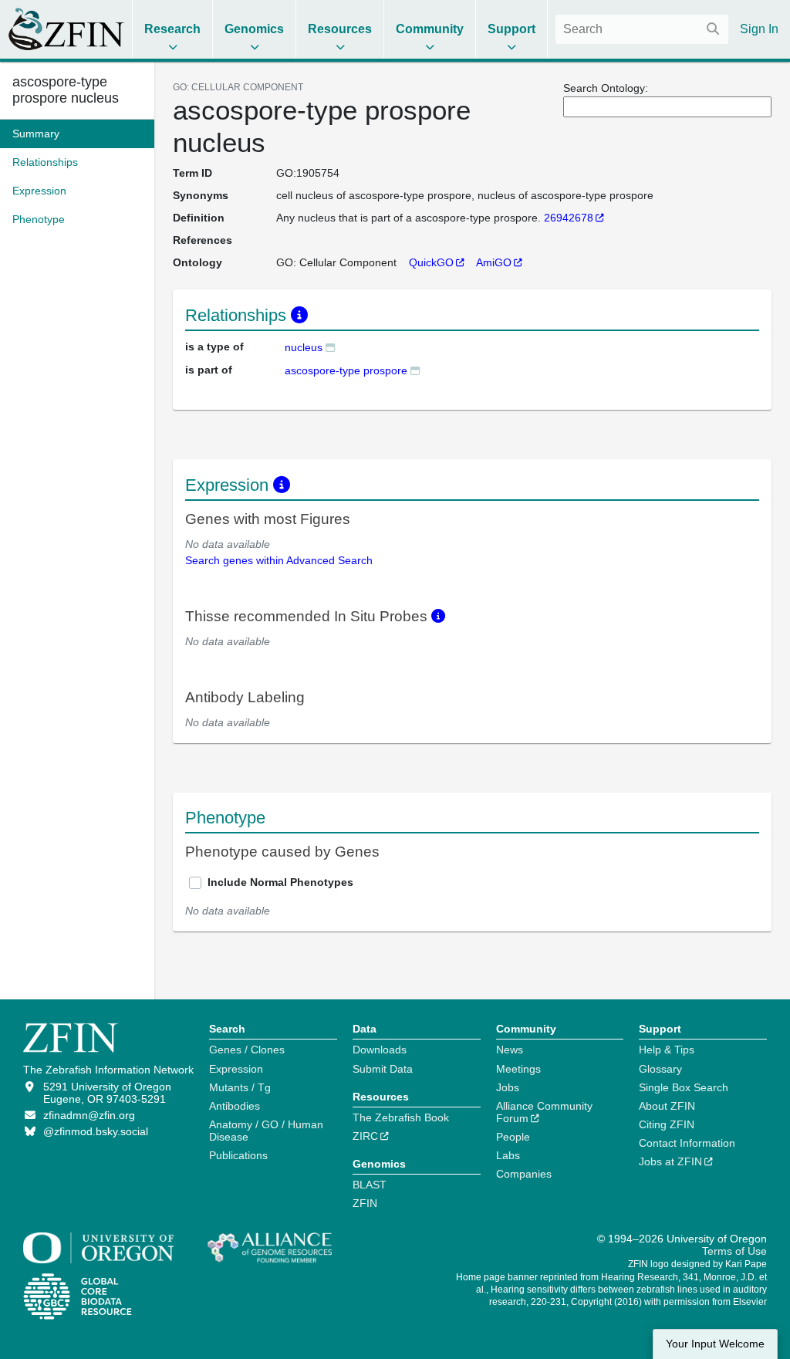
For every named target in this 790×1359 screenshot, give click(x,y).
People (513, 1137)
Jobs (507, 1087)
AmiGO (493, 262)
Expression (236, 1069)
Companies (524, 1174)
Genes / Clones (247, 1049)
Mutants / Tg (240, 1087)
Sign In (759, 28)
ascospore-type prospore (346, 370)
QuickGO (431, 262)
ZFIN (365, 1203)
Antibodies (234, 1106)
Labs (508, 1155)
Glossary (660, 1069)
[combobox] (641, 29)
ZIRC (365, 1136)
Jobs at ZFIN (670, 1161)
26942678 (568, 217)
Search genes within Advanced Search (279, 560)
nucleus (303, 347)
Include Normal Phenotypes (280, 882)
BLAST (370, 1184)
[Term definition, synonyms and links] (330, 347)
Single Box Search (683, 1087)
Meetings (518, 1069)
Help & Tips (666, 1049)
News (509, 1049)
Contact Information (687, 1143)
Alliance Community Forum (544, 1112)
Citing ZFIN (666, 1124)
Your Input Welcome (715, 1344)
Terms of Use (734, 1251)
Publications (238, 1155)
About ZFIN (667, 1106)
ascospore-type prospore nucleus (65, 90)
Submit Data (383, 1069)
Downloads (380, 1049)
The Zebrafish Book (401, 1117)
